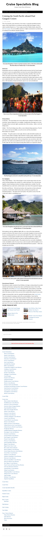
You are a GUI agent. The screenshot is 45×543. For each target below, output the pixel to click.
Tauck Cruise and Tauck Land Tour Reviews (14, 465)
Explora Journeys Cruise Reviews (11, 423)
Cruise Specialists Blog (22, 4)
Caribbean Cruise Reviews (10, 369)
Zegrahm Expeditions (9, 478)
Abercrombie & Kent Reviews (11, 401)
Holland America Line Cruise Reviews (12, 425)
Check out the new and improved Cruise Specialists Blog (22, 343)
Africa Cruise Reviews (9, 353)
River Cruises (5, 499)
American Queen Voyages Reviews (12, 406)
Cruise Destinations (7, 351)
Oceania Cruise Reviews (9, 433)
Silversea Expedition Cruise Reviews (12, 459)
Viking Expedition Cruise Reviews (12, 471)
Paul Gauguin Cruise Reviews (10, 322)
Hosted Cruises (5, 493)
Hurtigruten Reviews (9, 428)
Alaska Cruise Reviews (9, 355)
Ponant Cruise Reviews (9, 439)
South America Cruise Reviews (11, 388)
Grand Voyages (7, 376)
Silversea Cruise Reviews (10, 458)
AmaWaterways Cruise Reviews (11, 402)
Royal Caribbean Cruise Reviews (11, 449)
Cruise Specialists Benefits (8, 487)
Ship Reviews (19, 322)
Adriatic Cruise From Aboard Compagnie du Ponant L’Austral (35, 317)
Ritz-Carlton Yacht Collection (10, 447)
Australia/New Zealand (9, 364)
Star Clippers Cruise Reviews (10, 463)
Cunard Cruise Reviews (9, 418)
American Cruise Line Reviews (11, 404)
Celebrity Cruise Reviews (10, 414)
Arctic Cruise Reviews (9, 360)
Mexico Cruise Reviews (9, 383)
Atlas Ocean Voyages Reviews (11, 409)
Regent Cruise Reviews (9, 444)
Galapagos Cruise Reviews (10, 374)
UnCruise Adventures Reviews (11, 466)
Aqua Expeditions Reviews (10, 408)
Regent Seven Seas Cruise (10, 446)
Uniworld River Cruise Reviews (11, 468)
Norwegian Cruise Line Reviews (11, 432)
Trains (5, 520)
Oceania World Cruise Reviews (11, 435)
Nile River (6, 501)
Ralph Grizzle (5, 496)
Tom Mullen (5, 510)
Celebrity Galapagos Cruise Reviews (12, 416)
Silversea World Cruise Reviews (11, 461)
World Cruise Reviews (9, 393)
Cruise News (5, 481)
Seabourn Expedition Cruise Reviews (12, 456)
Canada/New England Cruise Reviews (13, 367)
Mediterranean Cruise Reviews (11, 381)
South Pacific (38, 294)
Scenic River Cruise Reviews (10, 452)
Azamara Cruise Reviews (10, 413)
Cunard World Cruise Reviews (11, 420)
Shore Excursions (8, 518)
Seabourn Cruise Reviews (10, 454)
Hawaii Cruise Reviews (9, 377)
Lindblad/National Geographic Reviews (13, 430)
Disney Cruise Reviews (9, 421)
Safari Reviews (7, 516)
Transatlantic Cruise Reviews (10, 391)
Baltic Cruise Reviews (9, 365)
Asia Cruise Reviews (8, 362)
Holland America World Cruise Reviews (13, 427)
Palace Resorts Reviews (9, 515)
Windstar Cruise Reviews (10, 477)
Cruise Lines (5, 399)
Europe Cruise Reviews (9, 372)
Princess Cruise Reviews (9, 440)
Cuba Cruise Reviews (9, 370)
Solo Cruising (5, 507)
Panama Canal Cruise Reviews (11, 384)
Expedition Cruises (6, 490)
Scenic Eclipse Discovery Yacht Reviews (13, 451)
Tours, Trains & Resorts (7, 513)
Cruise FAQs (5, 396)
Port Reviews (16, 323)
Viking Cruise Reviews (9, 470)
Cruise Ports (5, 484)
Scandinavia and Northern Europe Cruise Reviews (15, 386)
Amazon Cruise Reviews (9, 357)
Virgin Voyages (7, 475)
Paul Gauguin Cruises (8, 323)
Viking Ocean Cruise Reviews (11, 473)
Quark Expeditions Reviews (10, 442)
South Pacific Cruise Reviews (29, 322)
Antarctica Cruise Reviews (10, 358)
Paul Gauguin (7, 28)
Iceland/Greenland (8, 379)
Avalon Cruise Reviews (9, 411)
